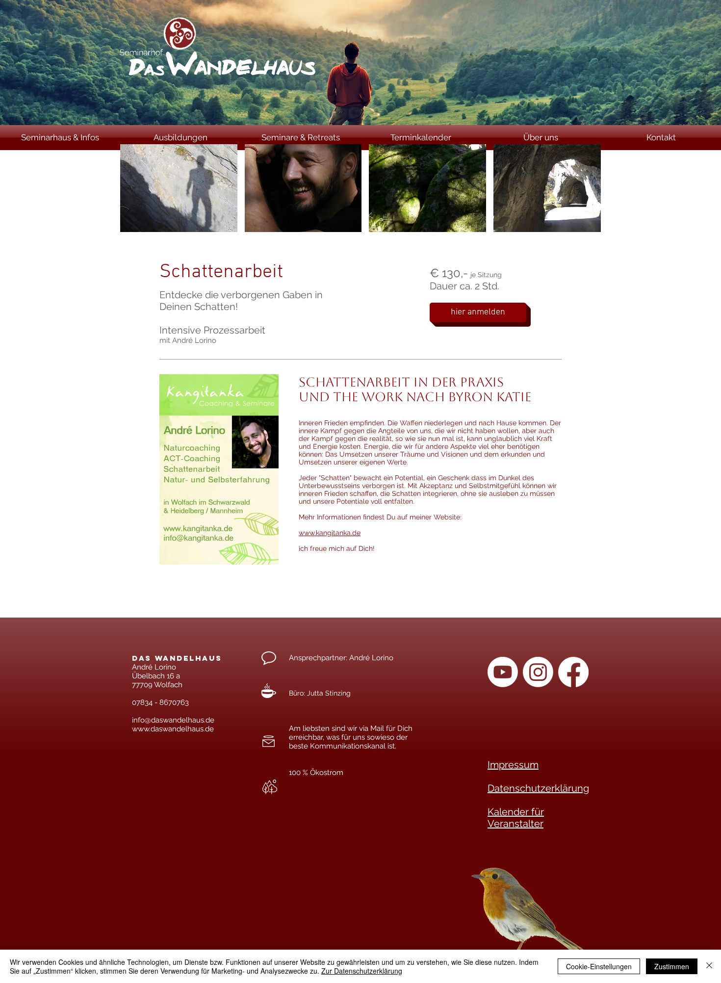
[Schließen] (709, 966)
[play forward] (588, 188)
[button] (178, 188)
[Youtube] (503, 672)
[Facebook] (573, 672)
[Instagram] (538, 672)
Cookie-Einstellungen (599, 966)
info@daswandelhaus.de (173, 720)
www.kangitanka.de (329, 533)
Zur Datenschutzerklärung (361, 971)
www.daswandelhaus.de (173, 728)
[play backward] (132, 188)
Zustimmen (671, 966)
